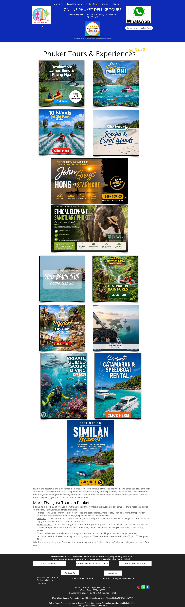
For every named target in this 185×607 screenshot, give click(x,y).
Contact (40, 533)
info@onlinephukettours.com (96, 587)
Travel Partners (44, 524)
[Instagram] (139, 587)
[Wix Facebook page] (148, 587)
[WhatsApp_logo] (143, 587)
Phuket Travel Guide (46, 512)
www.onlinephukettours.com (41, 27)
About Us (41, 518)
